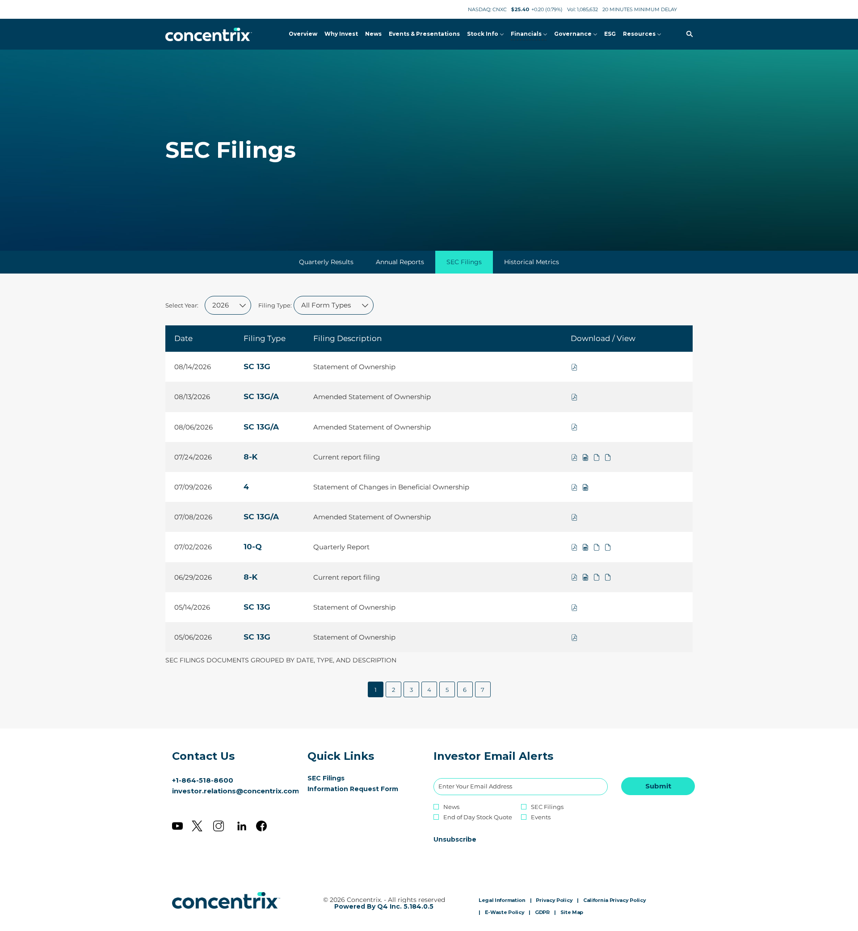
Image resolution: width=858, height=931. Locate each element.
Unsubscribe (454, 839)
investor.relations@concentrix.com (235, 791)
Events (541, 817)
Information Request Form (361, 789)
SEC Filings (339, 778)
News (451, 807)
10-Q (253, 546)
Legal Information (502, 901)
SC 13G (257, 366)
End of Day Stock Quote (477, 817)
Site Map (572, 913)
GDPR (542, 913)
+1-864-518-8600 (202, 780)
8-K (250, 456)
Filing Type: (275, 305)
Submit (658, 786)
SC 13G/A (261, 396)
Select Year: (181, 305)
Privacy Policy (554, 901)
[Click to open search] (687, 34)
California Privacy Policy (614, 901)
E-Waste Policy (505, 913)
